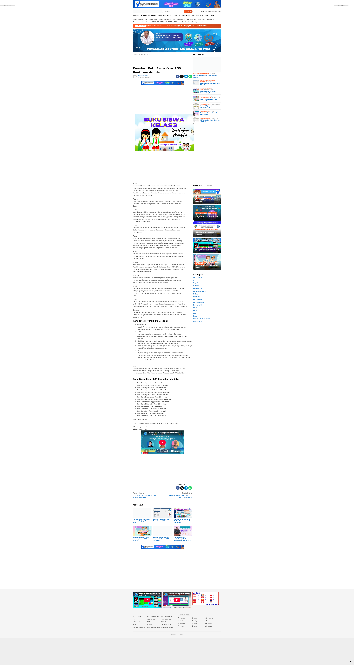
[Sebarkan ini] (178, 76)
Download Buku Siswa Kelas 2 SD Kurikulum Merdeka (180, 495)
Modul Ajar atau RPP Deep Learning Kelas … (208, 100)
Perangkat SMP (166, 619)
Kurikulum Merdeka (199, 73)
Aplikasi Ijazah (204, 80)
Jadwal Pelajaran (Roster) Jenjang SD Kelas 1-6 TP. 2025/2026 (161, 538)
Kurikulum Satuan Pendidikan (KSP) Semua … (209, 113)
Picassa (182, 626)
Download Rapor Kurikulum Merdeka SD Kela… (207, 249)
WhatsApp (210, 618)
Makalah (196, 294)
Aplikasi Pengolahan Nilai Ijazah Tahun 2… (210, 84)
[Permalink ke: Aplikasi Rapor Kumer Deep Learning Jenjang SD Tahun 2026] (142, 513)
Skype (195, 623)
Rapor (207, 73)
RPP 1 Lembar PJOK (153, 616)
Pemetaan (164, 621)
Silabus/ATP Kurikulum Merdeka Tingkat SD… (205, 200)
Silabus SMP (151, 619)
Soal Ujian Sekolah (153, 627)
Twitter (195, 618)
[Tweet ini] (182, 76)
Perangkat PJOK (198, 302)
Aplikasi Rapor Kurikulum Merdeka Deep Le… (208, 92)
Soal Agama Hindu (167, 627)
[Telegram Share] (186, 76)
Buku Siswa (137, 621)
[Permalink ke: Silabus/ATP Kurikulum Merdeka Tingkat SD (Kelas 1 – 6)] (207, 196)
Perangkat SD (207, 97)
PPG (194, 313)
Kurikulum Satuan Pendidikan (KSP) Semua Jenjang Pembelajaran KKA (182, 538)
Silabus (149, 624)
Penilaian (196, 297)
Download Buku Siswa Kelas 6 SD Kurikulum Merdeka (144, 495)
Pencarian (188, 11)
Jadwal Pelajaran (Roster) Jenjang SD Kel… (208, 106)
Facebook (182, 618)
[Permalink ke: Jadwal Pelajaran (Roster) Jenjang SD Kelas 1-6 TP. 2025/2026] (162, 531)
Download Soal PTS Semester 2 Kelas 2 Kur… (205, 233)
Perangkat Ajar (213, 262)
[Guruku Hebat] (147, 11)
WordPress (183, 621)
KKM (134, 624)
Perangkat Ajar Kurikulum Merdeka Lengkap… (206, 217)
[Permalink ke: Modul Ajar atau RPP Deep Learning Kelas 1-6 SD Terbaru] (142, 531)
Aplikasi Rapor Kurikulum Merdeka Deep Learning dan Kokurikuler (182, 520)
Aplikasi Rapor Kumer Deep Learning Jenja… (205, 76)
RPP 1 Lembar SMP (167, 616)
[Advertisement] (10, 34)
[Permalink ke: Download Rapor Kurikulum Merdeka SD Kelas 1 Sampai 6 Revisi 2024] (207, 245)
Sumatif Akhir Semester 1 (201, 319)
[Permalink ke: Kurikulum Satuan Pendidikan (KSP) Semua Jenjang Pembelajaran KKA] (183, 531)
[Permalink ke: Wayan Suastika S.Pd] (135, 76)
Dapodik (196, 283)
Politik (195, 310)
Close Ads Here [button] (7, 5)
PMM (195, 308)
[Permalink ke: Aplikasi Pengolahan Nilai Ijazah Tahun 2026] (162, 513)
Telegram (210, 626)
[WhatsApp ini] (190, 76)
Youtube (210, 623)
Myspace (182, 623)
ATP (196, 198)
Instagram (196, 621)
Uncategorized (198, 321)
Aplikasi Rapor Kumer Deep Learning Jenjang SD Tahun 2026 (142, 520)
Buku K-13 (150, 621)
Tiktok (195, 626)
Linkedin (210, 621)
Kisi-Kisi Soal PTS (200, 229)
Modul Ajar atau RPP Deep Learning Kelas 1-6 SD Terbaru (141, 538)
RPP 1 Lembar (137, 616)
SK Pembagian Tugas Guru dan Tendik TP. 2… (210, 120)
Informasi (196, 285)
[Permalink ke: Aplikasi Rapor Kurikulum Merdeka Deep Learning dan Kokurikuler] (183, 513)
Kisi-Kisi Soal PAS (139, 627)
